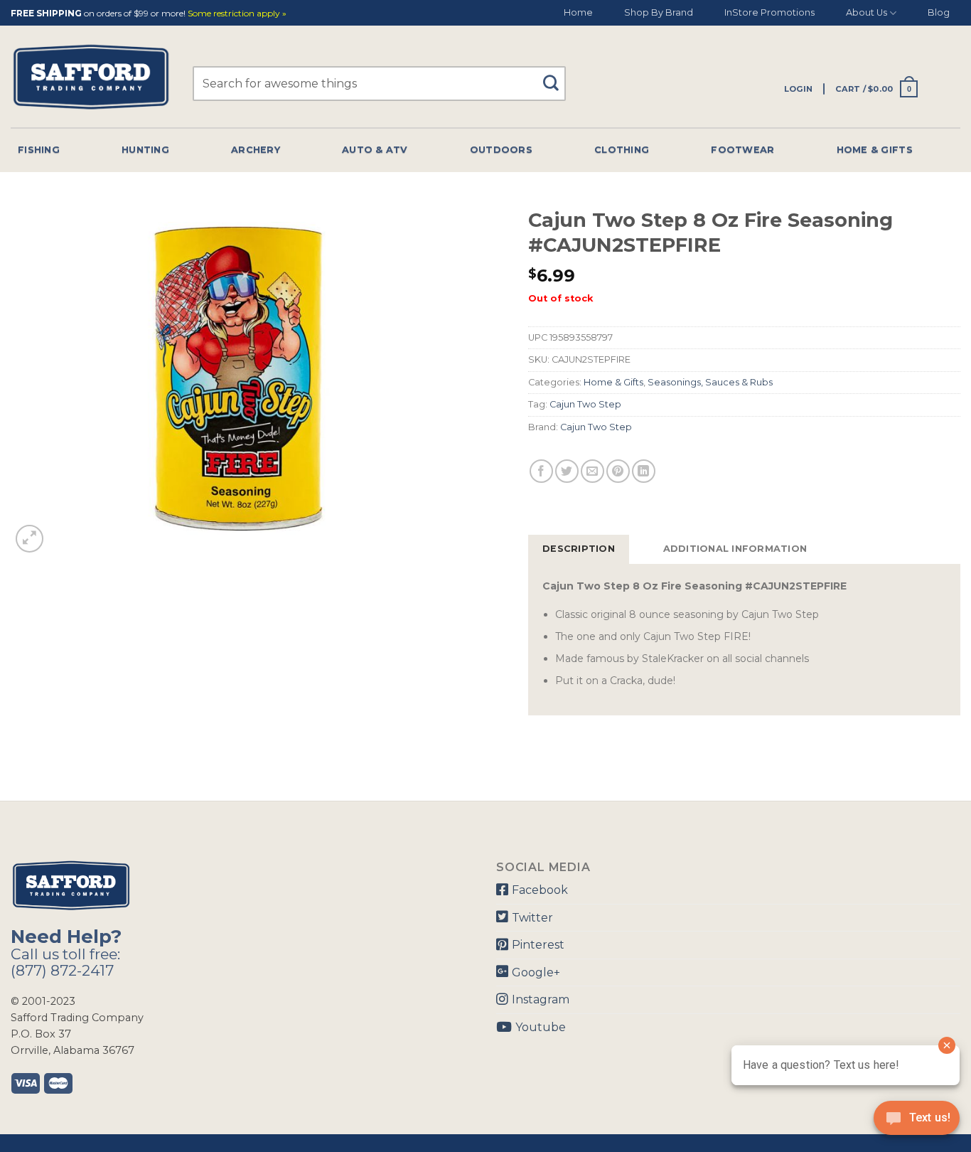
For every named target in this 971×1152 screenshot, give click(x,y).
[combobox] (379, 83)
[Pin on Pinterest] (618, 471)
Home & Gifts (875, 149)
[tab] (578, 549)
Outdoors (501, 149)
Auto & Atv (375, 149)
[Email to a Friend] (592, 471)
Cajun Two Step (585, 404)
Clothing (621, 149)
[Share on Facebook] (541, 471)
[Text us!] (916, 1122)
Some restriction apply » (237, 14)
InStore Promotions (769, 12)
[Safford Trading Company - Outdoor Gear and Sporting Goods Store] (91, 77)
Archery (255, 149)
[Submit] (556, 76)
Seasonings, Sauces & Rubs (710, 382)
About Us (866, 12)
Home (578, 12)
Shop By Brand (658, 12)
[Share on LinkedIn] (643, 471)
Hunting (145, 149)
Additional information (735, 548)
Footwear (742, 149)
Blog (939, 12)
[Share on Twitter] (567, 471)
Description (578, 548)
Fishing (39, 149)
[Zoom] (29, 539)
